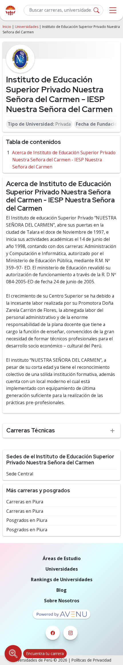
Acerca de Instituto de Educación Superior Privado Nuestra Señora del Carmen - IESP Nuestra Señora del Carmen (64, 159)
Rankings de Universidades (61, 579)
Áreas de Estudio (62, 558)
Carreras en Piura (24, 502)
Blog (61, 590)
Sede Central (19, 474)
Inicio (7, 26)
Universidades (26, 26)
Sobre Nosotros (61, 600)
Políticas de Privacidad (91, 660)
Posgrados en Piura (26, 520)
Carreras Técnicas (30, 430)
